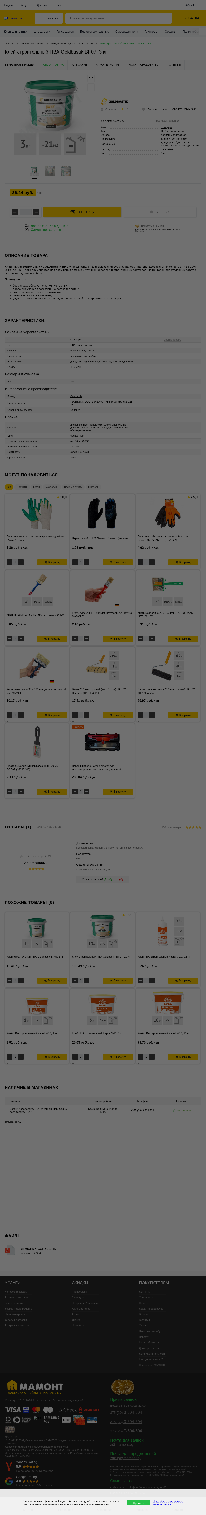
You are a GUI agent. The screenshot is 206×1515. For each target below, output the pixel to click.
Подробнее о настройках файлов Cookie (168, 1503)
